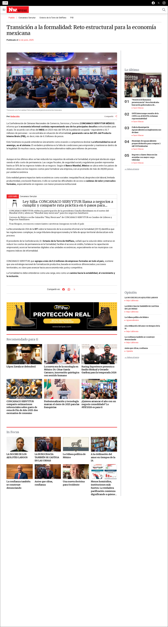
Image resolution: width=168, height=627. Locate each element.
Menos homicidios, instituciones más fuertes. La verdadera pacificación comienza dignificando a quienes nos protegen (103, 488)
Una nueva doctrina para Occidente (74, 483)
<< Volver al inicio (132, 169)
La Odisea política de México (74, 456)
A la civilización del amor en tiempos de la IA (103, 457)
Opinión (129, 351)
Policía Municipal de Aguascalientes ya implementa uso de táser (146, 130)
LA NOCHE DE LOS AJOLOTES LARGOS (17, 456)
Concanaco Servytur (27, 18)
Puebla (11, 18)
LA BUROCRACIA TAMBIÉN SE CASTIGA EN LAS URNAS (47, 457)
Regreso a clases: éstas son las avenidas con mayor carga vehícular (144, 157)
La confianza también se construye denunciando (19, 484)
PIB (71, 18)
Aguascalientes (132, 320)
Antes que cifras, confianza (44, 483)
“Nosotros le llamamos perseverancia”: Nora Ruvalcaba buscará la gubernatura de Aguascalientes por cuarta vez (145, 102)
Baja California (132, 301)
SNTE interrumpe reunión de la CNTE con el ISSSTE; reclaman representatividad (145, 116)
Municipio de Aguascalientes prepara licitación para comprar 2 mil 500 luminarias (146, 143)
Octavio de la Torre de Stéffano (52, 18)
